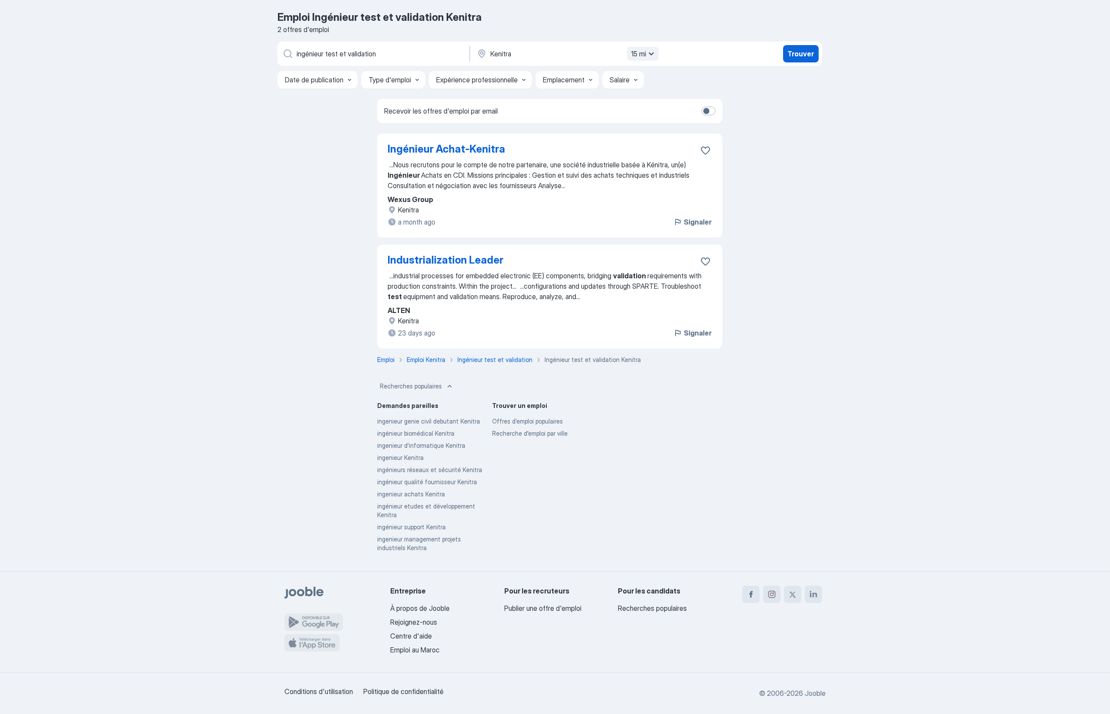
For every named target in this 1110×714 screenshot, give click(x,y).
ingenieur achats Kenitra (411, 494)
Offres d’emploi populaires (527, 421)
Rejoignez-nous (413, 622)
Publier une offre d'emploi (542, 608)
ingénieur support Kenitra (411, 527)
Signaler (698, 222)
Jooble (815, 693)
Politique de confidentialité (403, 691)
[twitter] (792, 594)
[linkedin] (813, 594)
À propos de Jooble (420, 608)
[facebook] (751, 594)
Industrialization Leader (445, 260)
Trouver (800, 53)
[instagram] (771, 594)
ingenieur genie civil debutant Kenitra (428, 421)
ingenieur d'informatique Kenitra (421, 445)
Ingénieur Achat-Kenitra (446, 149)
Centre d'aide (411, 636)
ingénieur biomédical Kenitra (415, 433)
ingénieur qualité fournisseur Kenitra (427, 482)
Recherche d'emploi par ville (530, 433)
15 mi (638, 53)
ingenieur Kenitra (400, 457)
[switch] (708, 111)
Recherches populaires (411, 386)
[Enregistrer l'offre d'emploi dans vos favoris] (705, 150)
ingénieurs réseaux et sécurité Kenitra (429, 469)
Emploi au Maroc (415, 650)
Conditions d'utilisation (318, 691)
